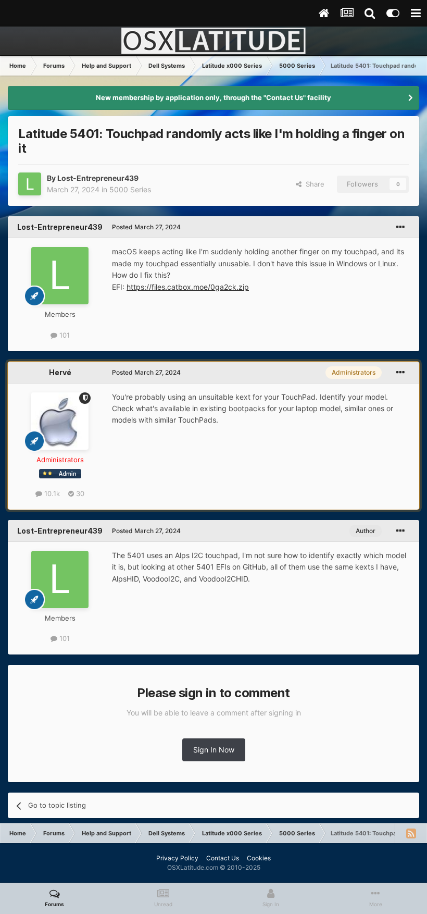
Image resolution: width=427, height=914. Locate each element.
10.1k (51, 493)
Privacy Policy (177, 858)
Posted (146, 227)
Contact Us (222, 858)
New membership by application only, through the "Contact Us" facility (213, 97)
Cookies (259, 858)
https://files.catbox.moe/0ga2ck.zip (188, 286)
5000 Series (130, 189)
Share (313, 184)
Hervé (60, 372)
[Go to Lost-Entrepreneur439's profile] (29, 183)
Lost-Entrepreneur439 (98, 178)
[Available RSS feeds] (411, 833)
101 (63, 335)
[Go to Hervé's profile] (60, 421)
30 (79, 493)
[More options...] (400, 227)
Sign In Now (213, 749)
